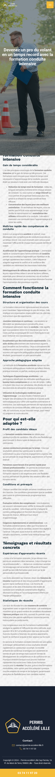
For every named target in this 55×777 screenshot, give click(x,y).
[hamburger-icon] (50, 4)
